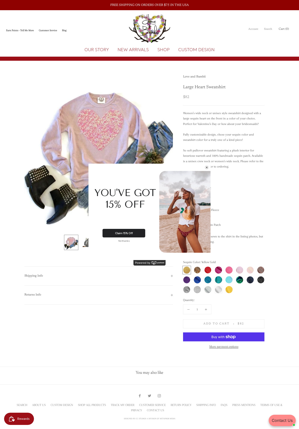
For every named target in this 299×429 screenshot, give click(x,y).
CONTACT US (155, 410)
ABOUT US (39, 405)
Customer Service (48, 30)
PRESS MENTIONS (243, 405)
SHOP (163, 49)
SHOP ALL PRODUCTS (92, 405)
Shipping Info (33, 275)
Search (268, 29)
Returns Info (32, 294)
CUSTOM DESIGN (196, 49)
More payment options (223, 346)
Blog (64, 30)
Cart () (284, 29)
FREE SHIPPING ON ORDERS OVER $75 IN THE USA (149, 5)
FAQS (224, 405)
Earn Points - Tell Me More (20, 30)
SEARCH (22, 405)
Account (253, 29)
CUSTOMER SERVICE (152, 405)
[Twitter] (149, 395)
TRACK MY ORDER (122, 405)
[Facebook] (139, 395)
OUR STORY (96, 49)
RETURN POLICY (181, 405)
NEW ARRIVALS (133, 49)
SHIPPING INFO (206, 405)
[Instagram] (159, 395)
